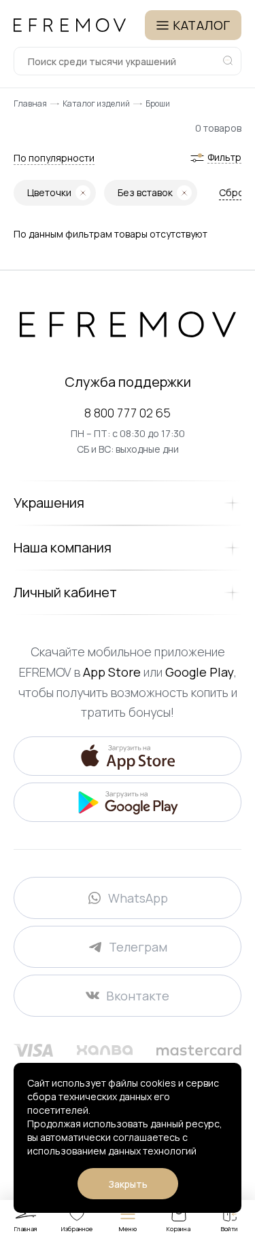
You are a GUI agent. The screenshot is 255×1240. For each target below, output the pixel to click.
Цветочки (49, 192)
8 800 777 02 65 (127, 413)
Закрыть (128, 1184)
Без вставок (145, 192)
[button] (54, 158)
